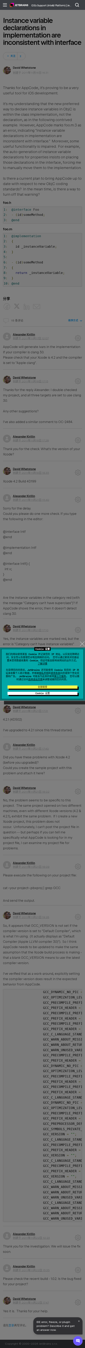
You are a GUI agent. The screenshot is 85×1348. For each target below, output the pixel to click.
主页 (19, 5)
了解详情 (42, 663)
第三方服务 (60, 676)
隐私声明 (43, 673)
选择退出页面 (35, 679)
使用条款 (55, 673)
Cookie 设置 (42, 693)
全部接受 (42, 687)
